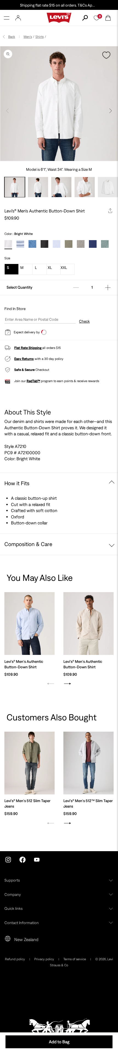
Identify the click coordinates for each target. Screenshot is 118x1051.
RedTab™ (33, 381)
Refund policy (15, 959)
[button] (6, 17)
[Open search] (85, 17)
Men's (28, 37)
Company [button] (12, 894)
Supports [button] (12, 880)
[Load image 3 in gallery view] (61, 187)
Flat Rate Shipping (28, 348)
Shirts (39, 37)
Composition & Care (28, 544)
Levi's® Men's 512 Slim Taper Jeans (27, 803)
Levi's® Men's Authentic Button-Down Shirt (23, 664)
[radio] (8, 245)
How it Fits (16, 483)
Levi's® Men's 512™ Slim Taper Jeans (88, 803)
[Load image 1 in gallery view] (14, 187)
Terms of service (74, 959)
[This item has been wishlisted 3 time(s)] (107, 55)
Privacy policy (44, 959)
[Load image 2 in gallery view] (38, 187)
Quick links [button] (13, 908)
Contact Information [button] (21, 923)
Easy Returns (24, 359)
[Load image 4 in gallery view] (84, 187)
